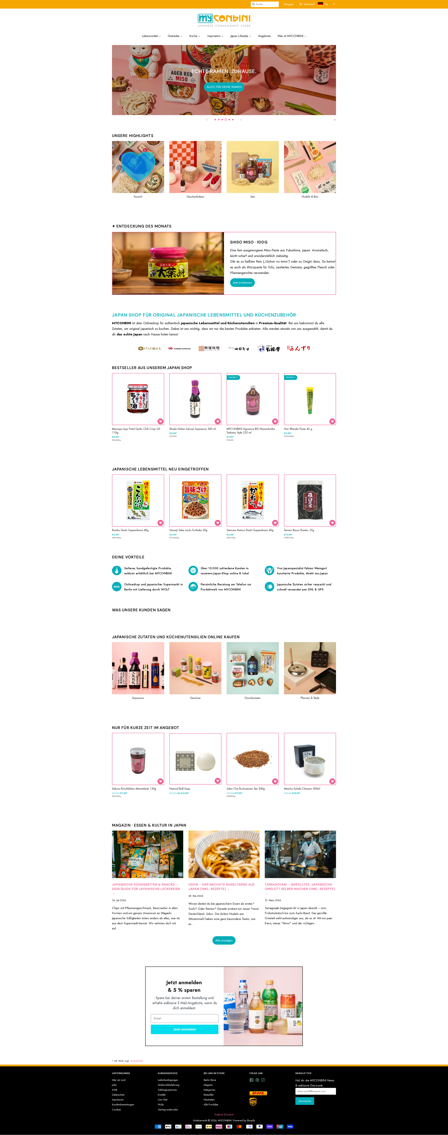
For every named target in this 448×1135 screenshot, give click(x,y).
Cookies (116, 1109)
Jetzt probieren (242, 282)
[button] (326, 4)
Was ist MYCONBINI (291, 36)
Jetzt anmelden (184, 1029)
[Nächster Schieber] (241, 119)
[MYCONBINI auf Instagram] (263, 1080)
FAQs (161, 1104)
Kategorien (209, 1090)
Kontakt (161, 1094)
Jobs (114, 1085)
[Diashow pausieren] (335, 119)
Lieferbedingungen (168, 1080)
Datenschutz (118, 1094)
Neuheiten (209, 1099)
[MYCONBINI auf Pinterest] (257, 1080)
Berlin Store (210, 1080)
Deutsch (229, 1114)
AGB (114, 1090)
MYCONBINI (225, 1120)
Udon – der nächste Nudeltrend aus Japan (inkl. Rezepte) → (221, 886)
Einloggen (289, 4)
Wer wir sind (118, 1080)
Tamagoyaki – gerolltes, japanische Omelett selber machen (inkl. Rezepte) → (300, 888)
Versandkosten (136, 1060)
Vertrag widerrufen (168, 1109)
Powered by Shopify (244, 1120)
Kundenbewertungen (123, 1104)
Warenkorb (309, 4)
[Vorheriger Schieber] (207, 119)
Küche (193, 36)
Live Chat (162, 1099)
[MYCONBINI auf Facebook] (252, 1080)
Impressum (118, 1099)
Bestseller (209, 1094)
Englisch (219, 1114)
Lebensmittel (150, 36)
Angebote (264, 36)
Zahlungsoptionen (167, 1090)
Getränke (174, 36)
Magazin (208, 1085)
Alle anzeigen (224, 940)
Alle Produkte (211, 1104)
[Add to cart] (160, 421)
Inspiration (214, 36)
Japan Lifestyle (239, 36)
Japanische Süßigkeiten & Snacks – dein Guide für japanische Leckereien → (146, 888)
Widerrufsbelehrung (168, 1085)
